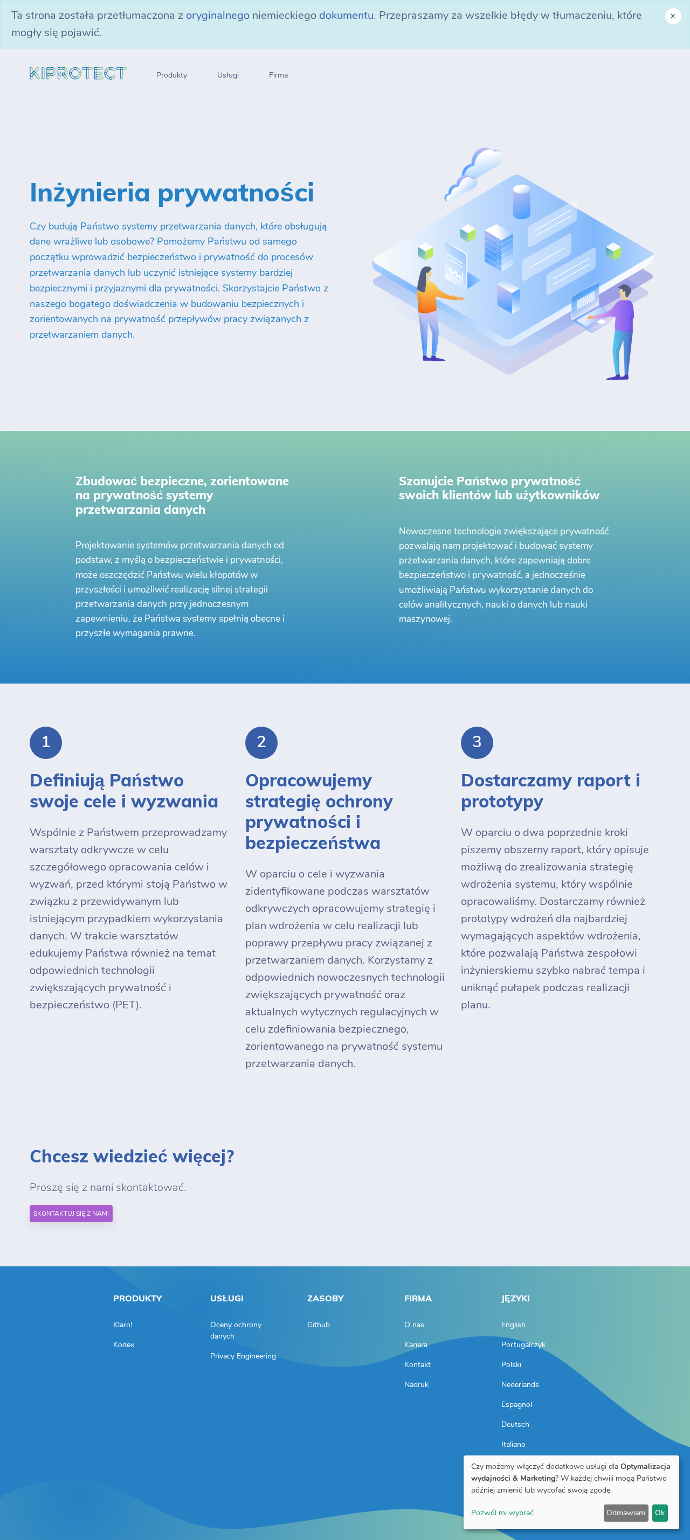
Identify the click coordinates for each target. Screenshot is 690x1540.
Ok (660, 1513)
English (513, 1325)
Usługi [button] (228, 75)
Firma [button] (278, 75)
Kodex (123, 1345)
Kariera (415, 1345)
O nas (414, 1325)
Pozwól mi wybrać (502, 1513)
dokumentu (346, 15)
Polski (511, 1365)
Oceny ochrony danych (235, 1330)
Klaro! (122, 1325)
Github (318, 1325)
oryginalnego (218, 15)
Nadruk (416, 1384)
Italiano (513, 1444)
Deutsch (515, 1424)
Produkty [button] (171, 75)
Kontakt (417, 1365)
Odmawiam (625, 1513)
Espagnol (516, 1404)
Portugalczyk (523, 1345)
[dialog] (571, 1492)
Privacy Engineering (243, 1356)
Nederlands (520, 1384)
